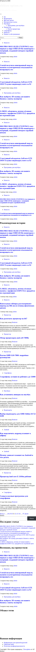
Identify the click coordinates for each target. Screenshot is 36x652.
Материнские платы (10, 22)
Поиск (2, 515)
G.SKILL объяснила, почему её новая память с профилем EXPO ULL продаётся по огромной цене (17, 113)
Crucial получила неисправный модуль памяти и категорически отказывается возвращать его (16, 67)
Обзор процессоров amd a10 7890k (14, 338)
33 (17, 514)
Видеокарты (8, 18)
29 (10, 514)
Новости (7, 32)
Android (6, 429)
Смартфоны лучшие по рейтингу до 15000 (17, 377)
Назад (2, 514)
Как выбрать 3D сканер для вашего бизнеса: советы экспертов (15, 98)
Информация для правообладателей (15, 642)
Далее (26, 514)
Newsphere (26, 649)
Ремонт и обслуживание (12, 34)
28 (8, 514)
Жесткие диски (9, 20)
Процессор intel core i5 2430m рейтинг (15, 476)
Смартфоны (8, 31)
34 (19, 514)
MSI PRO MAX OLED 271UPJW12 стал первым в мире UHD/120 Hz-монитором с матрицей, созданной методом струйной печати (17, 50)
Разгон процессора (14, 29)
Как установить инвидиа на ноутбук (15, 395)
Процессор (7, 27)
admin (15, 56)
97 (23, 514)
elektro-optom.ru (11, 5)
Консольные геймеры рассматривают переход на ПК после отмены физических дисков (17, 306)
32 (16, 514)
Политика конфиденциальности (14, 646)
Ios (5, 17)
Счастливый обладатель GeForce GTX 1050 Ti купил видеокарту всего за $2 (16, 83)
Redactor (14, 322)
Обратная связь (9, 644)
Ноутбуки (7, 24)
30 (12, 514)
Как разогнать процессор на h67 (13, 319)
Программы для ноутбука (16, 25)
